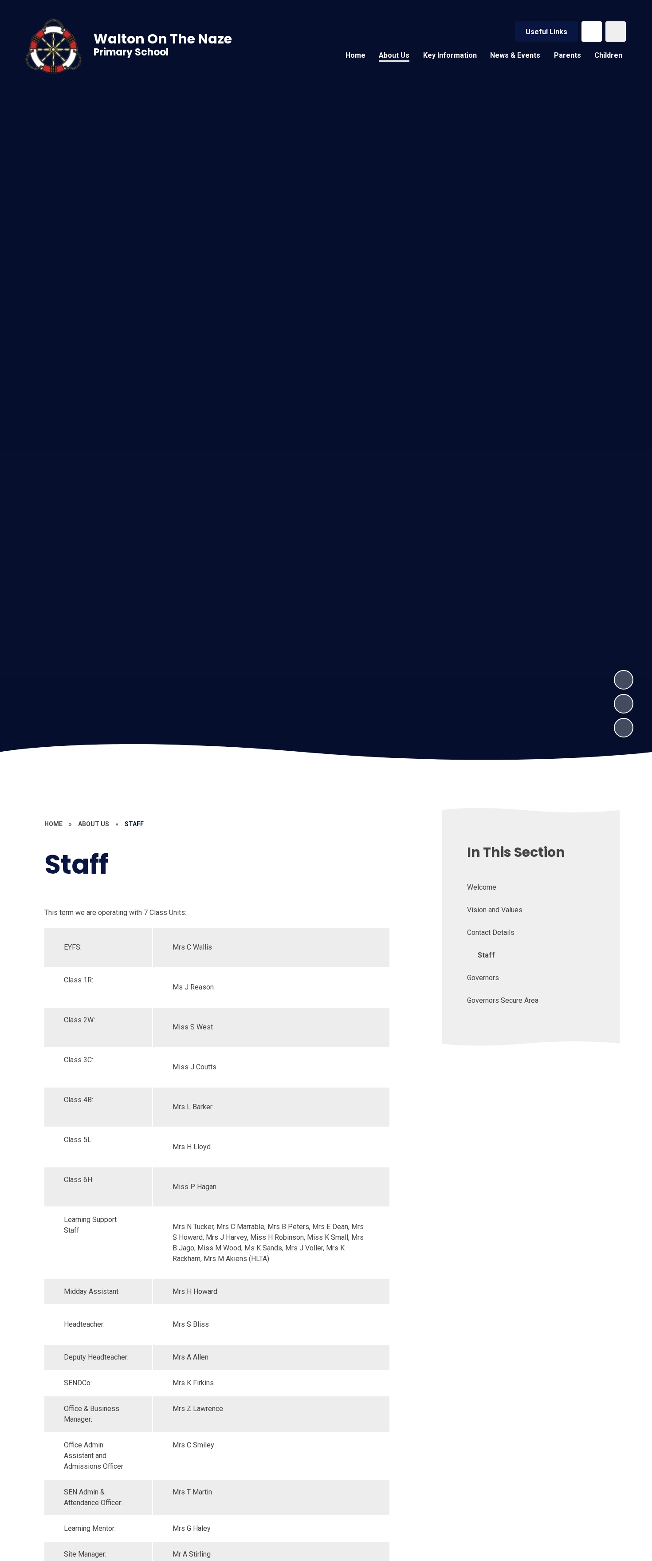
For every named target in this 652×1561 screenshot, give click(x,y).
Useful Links (546, 32)
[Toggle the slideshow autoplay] (623, 727)
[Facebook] (591, 31)
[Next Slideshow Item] (623, 680)
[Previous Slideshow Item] (623, 703)
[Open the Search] (615, 31)
